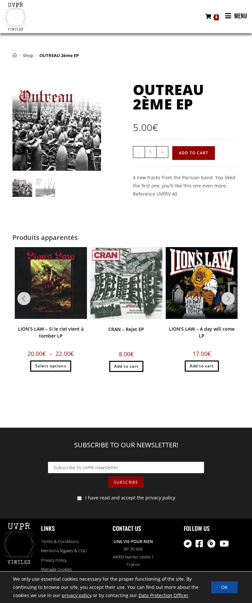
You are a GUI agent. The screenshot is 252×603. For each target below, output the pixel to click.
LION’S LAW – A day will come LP (202, 332)
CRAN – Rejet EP (126, 329)
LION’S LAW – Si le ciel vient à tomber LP (51, 332)
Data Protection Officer (163, 596)
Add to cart (193, 153)
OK (224, 587)
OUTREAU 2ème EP (59, 55)
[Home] (14, 55)
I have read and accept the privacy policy (130, 498)
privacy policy (77, 596)
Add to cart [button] (126, 366)
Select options (50, 366)
